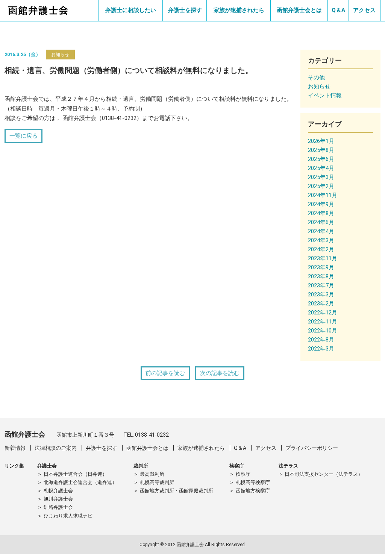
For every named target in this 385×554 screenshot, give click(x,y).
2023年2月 (321, 303)
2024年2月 (321, 249)
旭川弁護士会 (58, 499)
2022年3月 (321, 348)
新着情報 (15, 448)
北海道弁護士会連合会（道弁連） (80, 482)
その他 (316, 77)
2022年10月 (322, 330)
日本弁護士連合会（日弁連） (75, 474)
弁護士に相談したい (130, 10)
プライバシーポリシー (311, 448)
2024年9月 (321, 204)
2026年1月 (321, 141)
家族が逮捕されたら (239, 10)
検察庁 (243, 474)
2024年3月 (321, 240)
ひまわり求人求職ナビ (68, 516)
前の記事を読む (165, 373)
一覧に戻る (23, 135)
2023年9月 (321, 267)
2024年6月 (321, 222)
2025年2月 (321, 186)
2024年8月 (321, 213)
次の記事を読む (219, 373)
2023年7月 (321, 285)
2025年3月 (321, 177)
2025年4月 (321, 168)
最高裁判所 (152, 474)
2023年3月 (321, 294)
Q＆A (338, 10)
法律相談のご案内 (56, 448)
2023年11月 (322, 258)
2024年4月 (321, 231)
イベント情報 (325, 95)
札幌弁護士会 (58, 490)
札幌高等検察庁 (253, 482)
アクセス (364, 10)
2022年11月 (322, 321)
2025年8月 (321, 150)
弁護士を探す (185, 10)
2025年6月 (321, 159)
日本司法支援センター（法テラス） (324, 474)
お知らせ (60, 54)
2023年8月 (321, 276)
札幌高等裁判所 (157, 482)
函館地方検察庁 (253, 490)
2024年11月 (322, 195)
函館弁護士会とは (299, 10)
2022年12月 (322, 312)
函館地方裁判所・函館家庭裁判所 (176, 490)
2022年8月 (321, 339)
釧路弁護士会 (58, 507)
